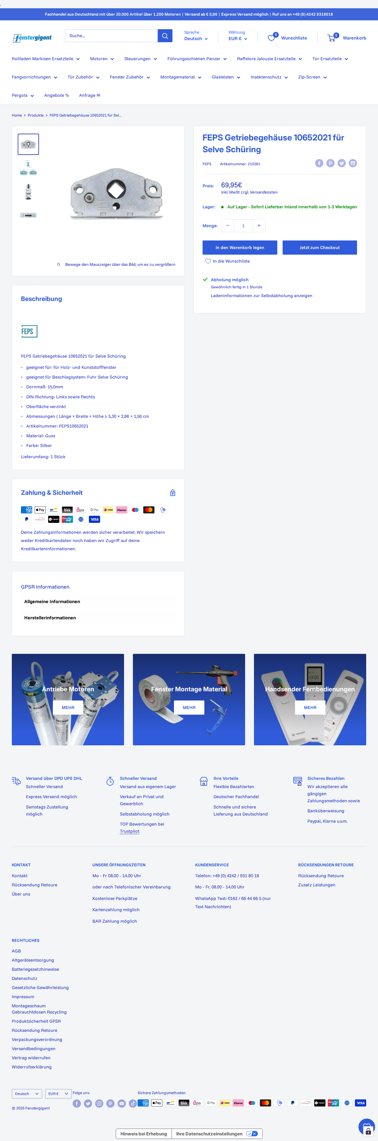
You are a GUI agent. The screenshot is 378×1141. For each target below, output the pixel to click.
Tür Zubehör (80, 77)
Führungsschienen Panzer (193, 58)
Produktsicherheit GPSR (36, 1021)
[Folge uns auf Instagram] (99, 1103)
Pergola (19, 95)
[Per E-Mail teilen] (353, 163)
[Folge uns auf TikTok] (133, 1103)
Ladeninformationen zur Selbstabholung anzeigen (261, 295)
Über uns (21, 894)
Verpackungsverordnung (37, 1039)
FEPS (207, 163)
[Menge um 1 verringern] (227, 225)
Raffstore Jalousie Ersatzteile (266, 58)
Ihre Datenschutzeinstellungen (209, 1134)
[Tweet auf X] (342, 163)
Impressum (23, 996)
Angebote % (56, 95)
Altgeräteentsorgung (33, 960)
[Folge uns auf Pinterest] (110, 1103)
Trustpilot (129, 831)
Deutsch (22, 1093)
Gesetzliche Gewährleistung (40, 987)
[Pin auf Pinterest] (330, 163)
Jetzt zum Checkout (320, 247)
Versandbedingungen (34, 1048)
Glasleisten (223, 77)
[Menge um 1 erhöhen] (259, 225)
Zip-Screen (309, 77)
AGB (16, 951)
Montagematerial (177, 77)
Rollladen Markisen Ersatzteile (42, 58)
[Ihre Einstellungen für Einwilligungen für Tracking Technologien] (368, 1131)
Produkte (36, 115)
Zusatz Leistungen (316, 885)
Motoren (98, 58)
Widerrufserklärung (32, 1067)
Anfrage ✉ (89, 95)
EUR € (53, 1093)
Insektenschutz (266, 77)
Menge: (210, 225)
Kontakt (19, 875)
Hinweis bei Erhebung (143, 1134)
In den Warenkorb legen (240, 247)
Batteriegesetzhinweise (35, 969)
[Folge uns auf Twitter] (88, 1103)
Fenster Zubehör (127, 77)
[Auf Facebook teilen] (319, 163)
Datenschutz (24, 978)
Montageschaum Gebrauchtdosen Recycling (39, 1009)
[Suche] (165, 35)
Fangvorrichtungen (31, 77)
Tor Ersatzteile (327, 58)
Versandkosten (264, 192)
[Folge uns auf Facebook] (77, 1103)
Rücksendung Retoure (34, 885)
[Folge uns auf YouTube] (122, 1103)
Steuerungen (137, 58)
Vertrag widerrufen (31, 1057)
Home (17, 115)
